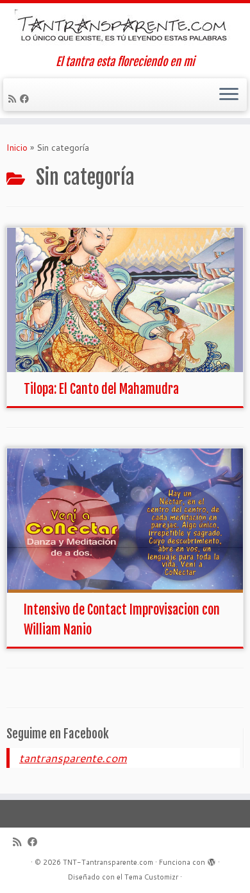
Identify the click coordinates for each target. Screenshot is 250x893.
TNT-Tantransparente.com (108, 862)
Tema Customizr (151, 877)
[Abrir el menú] (228, 95)
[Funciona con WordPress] (211, 859)
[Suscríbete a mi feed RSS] (14, 98)
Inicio (17, 147)
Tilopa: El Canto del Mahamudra (101, 389)
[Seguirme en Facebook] (26, 98)
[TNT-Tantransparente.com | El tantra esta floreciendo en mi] (125, 29)
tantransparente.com (73, 758)
